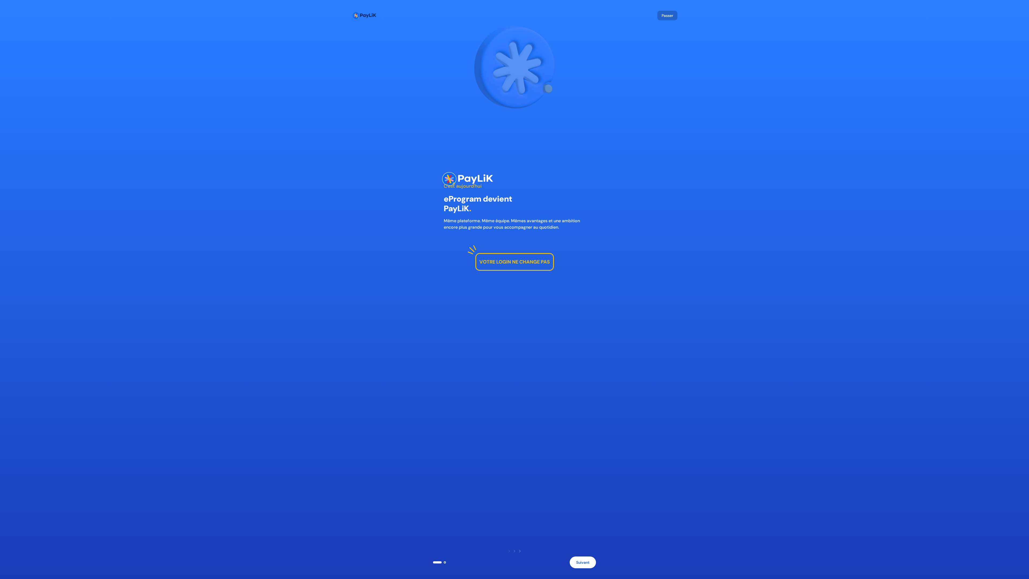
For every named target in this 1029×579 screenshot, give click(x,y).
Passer (667, 15)
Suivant (583, 562)
